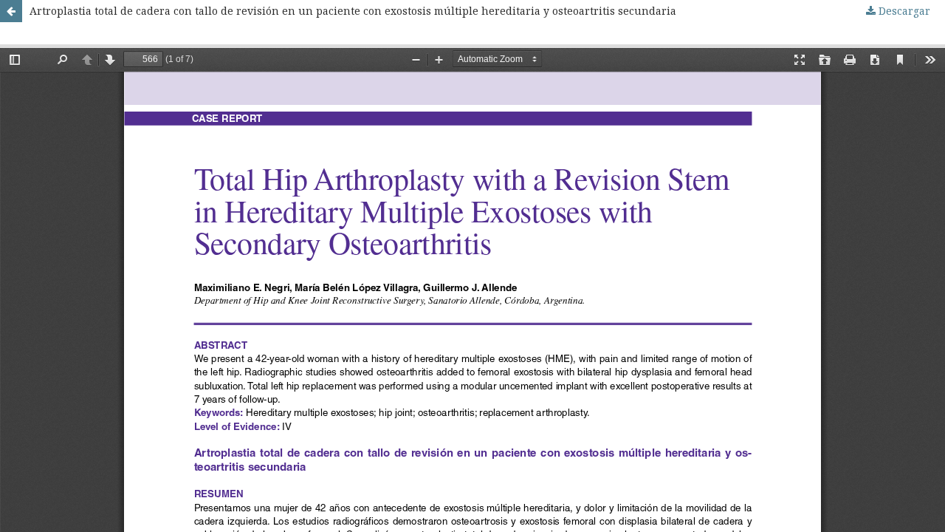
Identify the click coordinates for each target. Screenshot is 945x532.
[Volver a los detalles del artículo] (11, 11)
